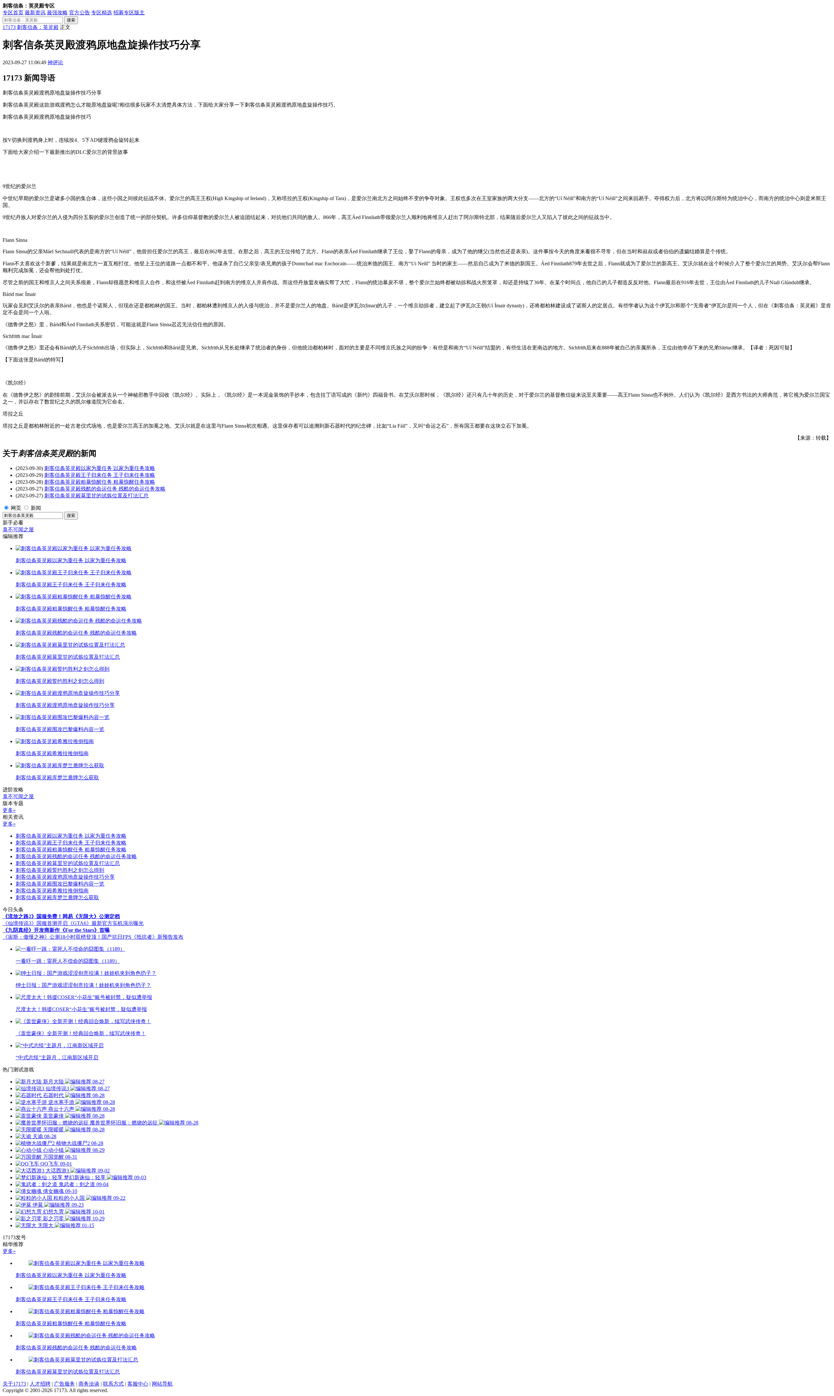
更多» (9, 810)
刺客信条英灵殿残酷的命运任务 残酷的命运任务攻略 (104, 489)
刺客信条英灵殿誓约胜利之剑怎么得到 (60, 870)
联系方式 (113, 1384)
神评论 (55, 62)
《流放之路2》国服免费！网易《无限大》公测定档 (61, 916)
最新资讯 (35, 12)
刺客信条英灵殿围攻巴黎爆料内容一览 (60, 884)
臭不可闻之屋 (18, 529)
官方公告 (79, 12)
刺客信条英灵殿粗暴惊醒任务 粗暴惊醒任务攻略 (99, 482)
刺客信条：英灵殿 (38, 27)
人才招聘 (40, 1384)
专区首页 (13, 12)
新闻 (36, 508)
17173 (9, 27)
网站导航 (162, 1384)
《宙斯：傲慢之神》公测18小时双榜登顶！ (52, 937)
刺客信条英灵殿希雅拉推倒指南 (52, 890)
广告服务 (64, 1384)
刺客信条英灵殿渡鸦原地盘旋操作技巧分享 (65, 877)
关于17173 (14, 1384)
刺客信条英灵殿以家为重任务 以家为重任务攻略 (99, 468)
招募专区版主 (129, 12)
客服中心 (137, 1384)
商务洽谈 (89, 1384)
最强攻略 (57, 12)
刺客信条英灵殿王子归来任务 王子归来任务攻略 (99, 475)
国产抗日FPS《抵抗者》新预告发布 (142, 937)
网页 (16, 508)
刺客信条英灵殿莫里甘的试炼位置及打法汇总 (96, 495)
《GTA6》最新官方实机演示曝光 (106, 923)
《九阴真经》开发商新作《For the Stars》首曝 (56, 930)
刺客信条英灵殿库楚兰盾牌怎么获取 (57, 897)
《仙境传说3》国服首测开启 (35, 923)
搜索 (71, 20)
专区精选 (101, 12)
